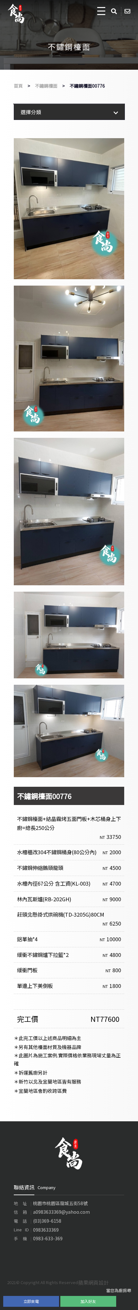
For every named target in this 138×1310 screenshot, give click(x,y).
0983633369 (46, 1230)
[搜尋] (115, 11)
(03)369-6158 (47, 1221)
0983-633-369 (48, 1238)
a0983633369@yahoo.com (61, 1212)
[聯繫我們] (128, 11)
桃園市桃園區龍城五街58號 (60, 1203)
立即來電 (31, 1301)
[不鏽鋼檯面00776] (69, 208)
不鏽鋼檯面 (46, 86)
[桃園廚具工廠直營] (16, 13)
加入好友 (88, 1301)
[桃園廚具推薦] (69, 1152)
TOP (126, 1300)
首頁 (18, 86)
